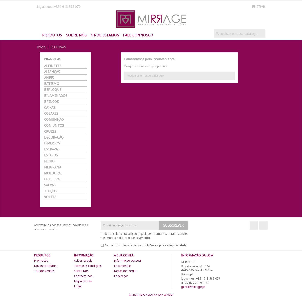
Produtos (52, 35)
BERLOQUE (52, 90)
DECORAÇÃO (54, 137)
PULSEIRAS (52, 179)
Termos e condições (88, 266)
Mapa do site (83, 281)
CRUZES (50, 131)
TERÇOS (50, 191)
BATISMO (51, 84)
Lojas (77, 286)
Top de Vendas (44, 271)
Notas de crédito (125, 271)
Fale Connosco (138, 35)
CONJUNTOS (54, 125)
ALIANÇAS (52, 72)
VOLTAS (50, 197)
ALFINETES (52, 66)
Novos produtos (45, 266)
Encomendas (122, 266)
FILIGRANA (52, 167)
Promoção (41, 260)
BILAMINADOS (55, 96)
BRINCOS (51, 101)
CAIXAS (49, 107)
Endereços (121, 276)
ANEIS (49, 78)
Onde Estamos (105, 35)
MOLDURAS (53, 173)
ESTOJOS (51, 155)
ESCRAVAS (52, 149)
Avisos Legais (83, 260)
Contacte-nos (83, 276)
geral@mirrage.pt (193, 287)
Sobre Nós (76, 35)
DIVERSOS (52, 143)
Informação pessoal (127, 260)
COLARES (51, 113)
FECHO (49, 161)
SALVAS (50, 185)
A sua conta (123, 255)
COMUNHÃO (54, 119)
